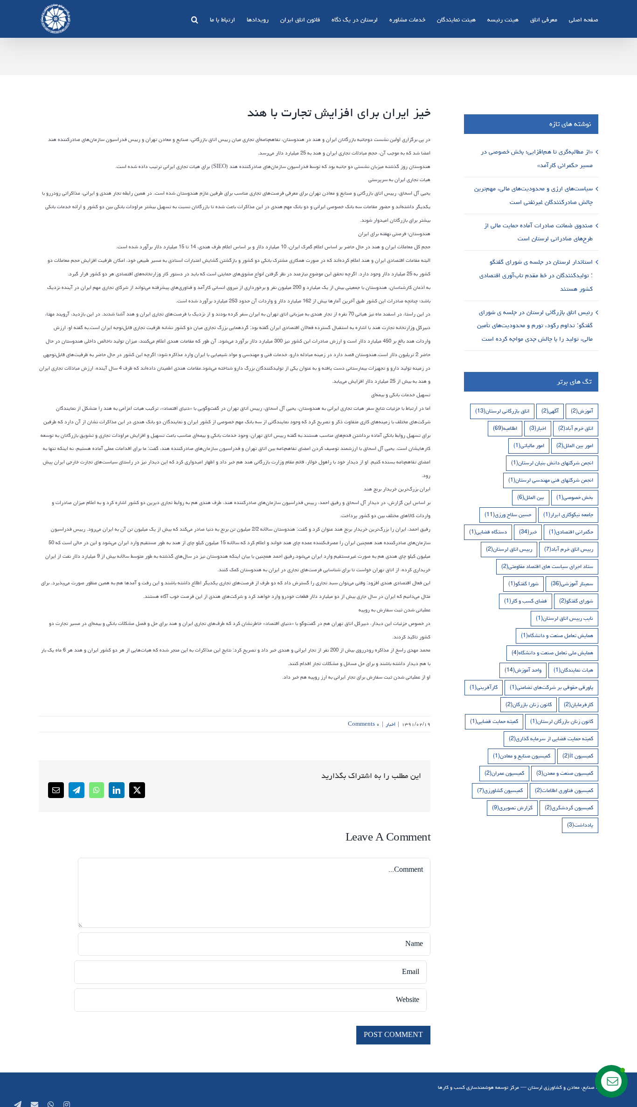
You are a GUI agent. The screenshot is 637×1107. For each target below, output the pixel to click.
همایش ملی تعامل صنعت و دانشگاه (552, 652)
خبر (528, 531)
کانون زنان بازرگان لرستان (561, 721)
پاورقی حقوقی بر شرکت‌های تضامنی (551, 687)
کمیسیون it (577, 755)
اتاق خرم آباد (575, 428)
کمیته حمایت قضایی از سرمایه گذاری (551, 738)
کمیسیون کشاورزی (500, 790)
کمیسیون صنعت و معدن (564, 773)
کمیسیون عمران (504, 773)
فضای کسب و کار (525, 601)
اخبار (390, 724)
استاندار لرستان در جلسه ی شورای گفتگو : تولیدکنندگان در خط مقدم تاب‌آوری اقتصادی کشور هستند (536, 275)
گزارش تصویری (512, 807)
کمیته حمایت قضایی (494, 721)
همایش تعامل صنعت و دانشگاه (557, 635)
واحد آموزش (523, 670)
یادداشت (580, 825)
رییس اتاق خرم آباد (568, 549)
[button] (194, 18)
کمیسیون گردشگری (569, 807)
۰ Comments (364, 724)
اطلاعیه (505, 428)
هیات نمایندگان (573, 670)
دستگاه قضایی (488, 531)
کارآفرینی (484, 687)
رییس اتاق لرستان (509, 549)
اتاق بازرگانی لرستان (502, 411)
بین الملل (530, 497)
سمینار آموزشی (572, 583)
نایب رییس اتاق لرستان (564, 618)
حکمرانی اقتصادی (571, 531)
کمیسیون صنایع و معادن (521, 755)
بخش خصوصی (574, 497)
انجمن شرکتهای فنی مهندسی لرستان (550, 480)
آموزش (582, 411)
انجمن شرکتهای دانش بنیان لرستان (552, 462)
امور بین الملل (574, 445)
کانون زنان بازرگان (528, 704)
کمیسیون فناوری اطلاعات (564, 790)
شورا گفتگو (523, 583)
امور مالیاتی (528, 445)
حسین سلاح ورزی (508, 514)
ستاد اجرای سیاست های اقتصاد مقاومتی (547, 566)
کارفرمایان (578, 704)
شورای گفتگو (576, 601)
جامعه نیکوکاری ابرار (568, 514)
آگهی (550, 411)
